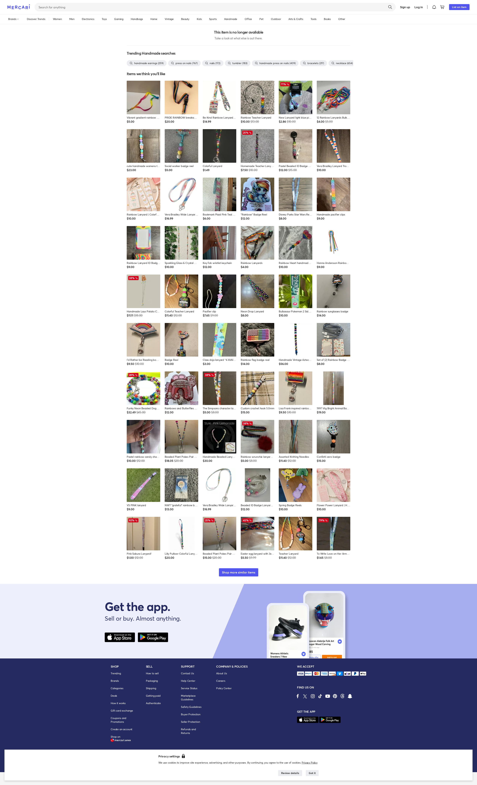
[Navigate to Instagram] (312, 696)
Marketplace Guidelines (188, 697)
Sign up (405, 7)
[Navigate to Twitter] (305, 696)
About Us (221, 673)
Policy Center (224, 688)
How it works (118, 703)
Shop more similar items (238, 572)
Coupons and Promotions (118, 719)
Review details (290, 773)
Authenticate (153, 703)
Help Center (188, 680)
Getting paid (153, 695)
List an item (459, 7)
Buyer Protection (190, 714)
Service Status (189, 688)
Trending (116, 673)
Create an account (121, 729)
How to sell (152, 673)
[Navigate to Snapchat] (350, 696)
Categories (117, 688)
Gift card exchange (122, 710)
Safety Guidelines (191, 707)
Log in (418, 7)
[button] (434, 7)
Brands (115, 680)
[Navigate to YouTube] (327, 696)
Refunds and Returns (188, 731)
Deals (114, 695)
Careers (220, 680)
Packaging (152, 680)
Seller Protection (190, 721)
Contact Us (187, 673)
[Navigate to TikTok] (320, 696)
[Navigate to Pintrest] (335, 696)
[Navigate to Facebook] (297, 696)
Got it (312, 773)
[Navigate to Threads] (342, 696)
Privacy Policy (310, 762)
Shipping (151, 688)
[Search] (390, 7)
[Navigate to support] (300, 673)
